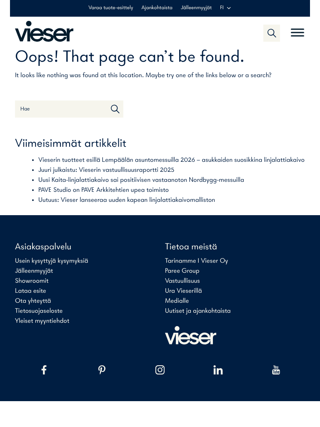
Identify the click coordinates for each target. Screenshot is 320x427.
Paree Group (182, 271)
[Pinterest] (102, 369)
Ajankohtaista (157, 8)
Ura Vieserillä (183, 291)
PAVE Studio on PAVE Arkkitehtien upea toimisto (103, 190)
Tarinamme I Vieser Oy (196, 261)
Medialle (177, 301)
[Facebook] (44, 369)
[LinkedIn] (218, 369)
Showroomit (31, 281)
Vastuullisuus (182, 281)
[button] (271, 33)
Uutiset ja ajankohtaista (198, 311)
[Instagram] (160, 369)
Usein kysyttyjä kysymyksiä (51, 261)
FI (221, 8)
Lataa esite (30, 291)
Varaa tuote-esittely (110, 8)
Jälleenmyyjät (196, 8)
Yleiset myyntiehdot (42, 321)
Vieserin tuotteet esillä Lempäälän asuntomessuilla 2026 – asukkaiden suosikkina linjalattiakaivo (171, 160)
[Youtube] (276, 369)
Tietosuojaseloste (38, 311)
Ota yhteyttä (33, 301)
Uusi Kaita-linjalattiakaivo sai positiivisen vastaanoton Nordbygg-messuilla (141, 180)
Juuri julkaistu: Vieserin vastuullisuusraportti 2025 (106, 170)
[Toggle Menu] (297, 29)
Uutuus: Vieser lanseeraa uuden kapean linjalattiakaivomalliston (126, 200)
